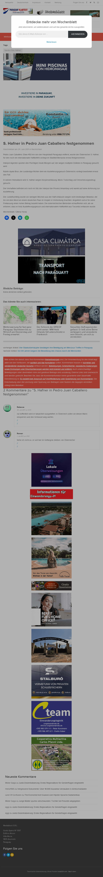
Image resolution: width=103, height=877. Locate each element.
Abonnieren (77, 34)
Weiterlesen (51, 42)
